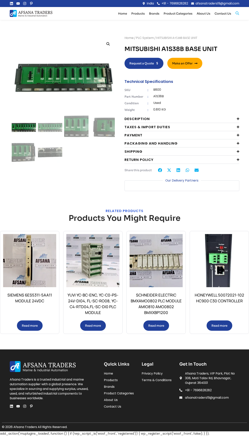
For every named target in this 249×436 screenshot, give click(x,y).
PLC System (145, 38)
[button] (108, 43)
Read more (30, 325)
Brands (154, 13)
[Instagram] (24, 3)
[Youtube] (18, 3)
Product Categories (178, 13)
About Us (203, 13)
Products (138, 13)
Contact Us (223, 13)
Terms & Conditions (157, 380)
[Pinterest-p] (31, 3)
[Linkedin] (11, 3)
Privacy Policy (152, 373)
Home (122, 13)
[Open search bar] (237, 13)
